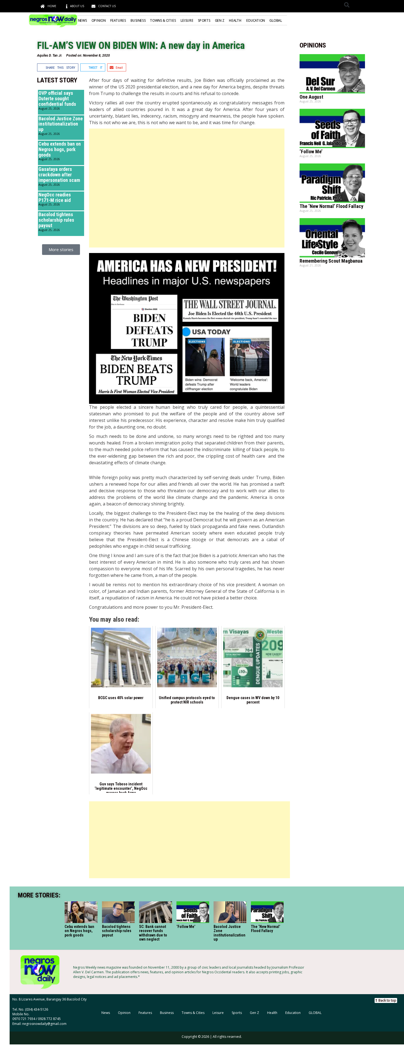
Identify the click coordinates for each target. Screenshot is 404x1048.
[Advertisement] (186, 188)
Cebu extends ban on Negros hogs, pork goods (59, 149)
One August (311, 97)
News (82, 20)
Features (118, 20)
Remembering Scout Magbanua (331, 261)
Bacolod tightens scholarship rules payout (56, 220)
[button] (347, 5)
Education (255, 20)
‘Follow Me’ (311, 151)
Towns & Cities (163, 20)
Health (235, 20)
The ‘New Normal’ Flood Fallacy (331, 206)
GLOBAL (275, 20)
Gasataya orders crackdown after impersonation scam (59, 174)
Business (138, 20)
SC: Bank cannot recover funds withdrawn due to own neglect (153, 932)
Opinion (99, 20)
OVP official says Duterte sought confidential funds (57, 98)
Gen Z (219, 20)
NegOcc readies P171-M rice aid (54, 197)
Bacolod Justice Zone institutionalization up (60, 124)
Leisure (187, 20)
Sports (204, 20)
